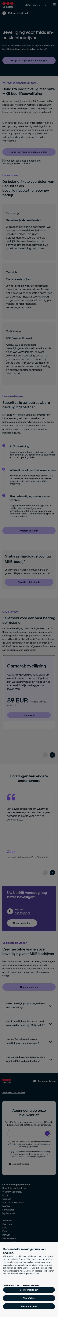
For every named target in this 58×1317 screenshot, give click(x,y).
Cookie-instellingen (29, 1290)
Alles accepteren (29, 1306)
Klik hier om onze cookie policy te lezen (21, 1285)
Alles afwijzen (29, 1298)
